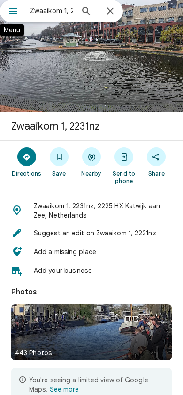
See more (64, 389)
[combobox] (51, 10)
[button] (91, 211)
